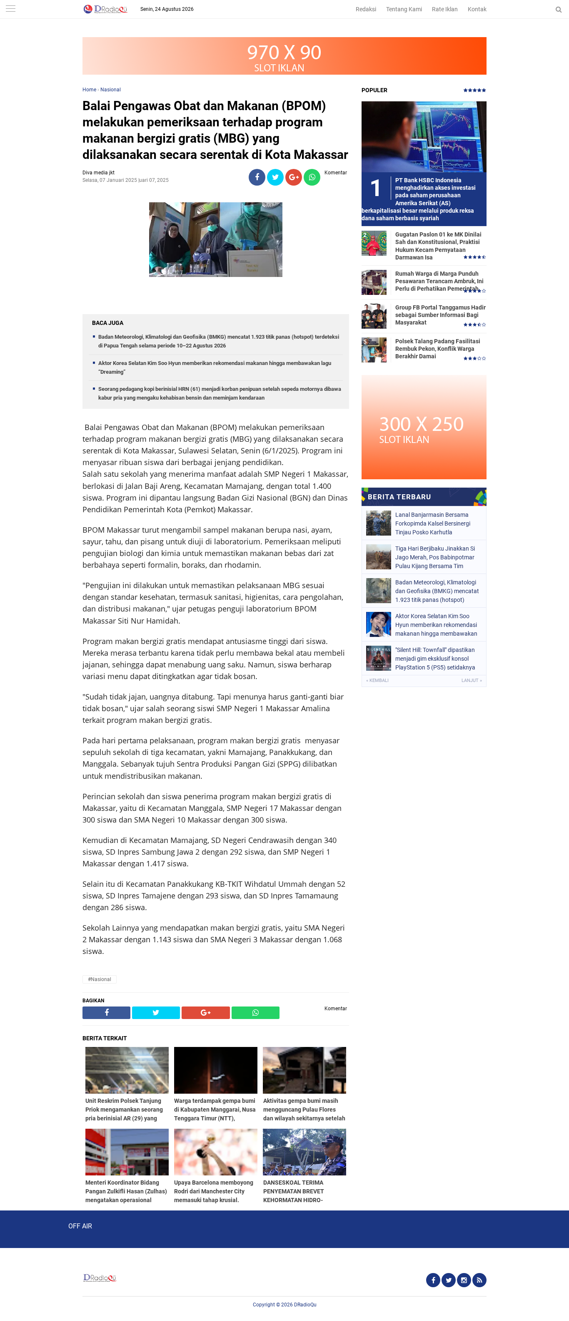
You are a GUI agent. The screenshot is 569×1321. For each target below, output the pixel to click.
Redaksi (366, 9)
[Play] (27, 1229)
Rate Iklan (445, 9)
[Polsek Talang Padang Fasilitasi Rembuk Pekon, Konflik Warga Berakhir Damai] (374, 349)
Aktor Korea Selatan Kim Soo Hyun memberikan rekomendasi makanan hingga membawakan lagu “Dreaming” (436, 625)
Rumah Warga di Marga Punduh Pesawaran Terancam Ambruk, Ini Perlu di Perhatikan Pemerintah (439, 281)
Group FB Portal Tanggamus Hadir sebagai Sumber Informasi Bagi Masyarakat (440, 315)
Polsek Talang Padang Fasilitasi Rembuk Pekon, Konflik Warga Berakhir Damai (437, 349)
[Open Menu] (10, 9)
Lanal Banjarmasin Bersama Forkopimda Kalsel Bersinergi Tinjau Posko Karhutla (432, 523)
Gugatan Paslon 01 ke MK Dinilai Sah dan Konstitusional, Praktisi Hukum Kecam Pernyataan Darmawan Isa (438, 246)
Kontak (477, 9)
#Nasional (99, 979)
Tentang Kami (404, 9)
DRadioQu (305, 1305)
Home (89, 90)
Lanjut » (472, 680)
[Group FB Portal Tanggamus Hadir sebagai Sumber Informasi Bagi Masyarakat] (374, 316)
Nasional (110, 90)
